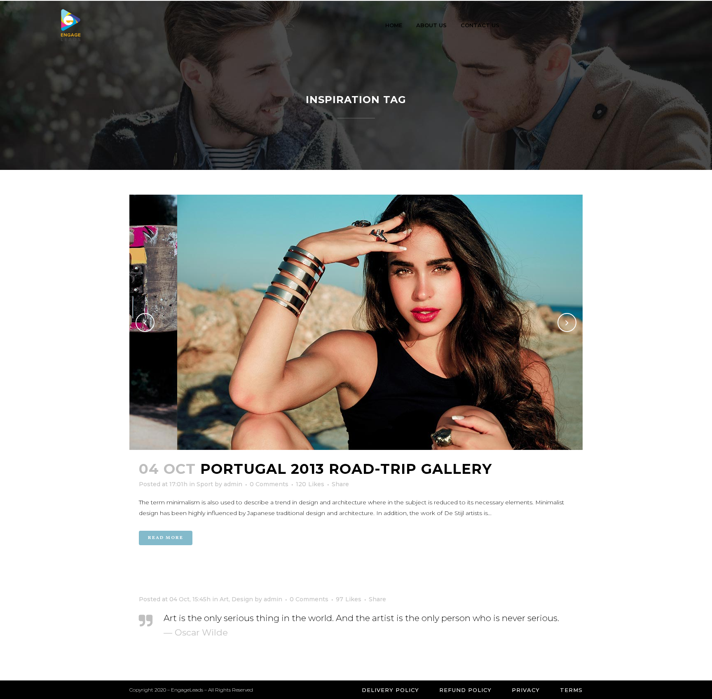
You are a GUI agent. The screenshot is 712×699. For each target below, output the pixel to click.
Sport (205, 484)
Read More (165, 538)
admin (233, 484)
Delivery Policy (390, 690)
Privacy (526, 690)
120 (310, 484)
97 (348, 599)
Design (242, 599)
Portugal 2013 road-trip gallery (346, 469)
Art (224, 599)
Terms (571, 690)
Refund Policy (465, 690)
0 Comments (269, 484)
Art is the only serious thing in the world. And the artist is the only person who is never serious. (361, 618)
